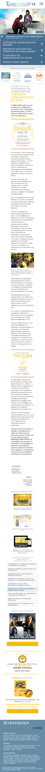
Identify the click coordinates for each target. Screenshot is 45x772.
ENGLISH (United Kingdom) (26, 735)
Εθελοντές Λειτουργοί (18, 746)
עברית (12, 737)
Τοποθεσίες (18, 749)
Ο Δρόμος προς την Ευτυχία (17, 81)
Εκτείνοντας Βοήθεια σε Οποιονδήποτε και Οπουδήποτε (22, 569)
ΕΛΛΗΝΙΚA (21, 739)
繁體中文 (28, 737)
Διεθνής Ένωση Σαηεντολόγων (33, 757)
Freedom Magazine (8, 759)
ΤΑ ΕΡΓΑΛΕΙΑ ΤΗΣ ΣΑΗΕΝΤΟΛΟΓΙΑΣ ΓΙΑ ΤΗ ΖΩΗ (17, 56)
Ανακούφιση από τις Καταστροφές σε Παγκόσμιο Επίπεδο (20, 574)
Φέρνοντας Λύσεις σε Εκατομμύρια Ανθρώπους (19, 599)
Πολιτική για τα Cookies (28, 768)
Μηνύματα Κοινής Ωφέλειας (16, 61)
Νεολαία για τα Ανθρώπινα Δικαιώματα (12, 762)
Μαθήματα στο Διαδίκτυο (22, 748)
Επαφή (13, 749)
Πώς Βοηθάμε (6, 81)
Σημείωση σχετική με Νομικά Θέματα (11, 769)
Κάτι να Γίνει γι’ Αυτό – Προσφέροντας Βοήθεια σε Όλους (19, 584)
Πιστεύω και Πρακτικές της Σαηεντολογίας (23, 745)
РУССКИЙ (22, 737)
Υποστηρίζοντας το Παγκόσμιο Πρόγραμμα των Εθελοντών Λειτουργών (22, 564)
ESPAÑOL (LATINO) (31, 738)
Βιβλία (13, 748)
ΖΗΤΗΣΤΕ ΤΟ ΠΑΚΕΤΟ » (22, 711)
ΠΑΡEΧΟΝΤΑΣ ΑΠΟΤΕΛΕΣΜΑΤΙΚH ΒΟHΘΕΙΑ (19, 44)
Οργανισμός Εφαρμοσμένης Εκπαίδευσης (28, 81)
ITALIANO (27, 739)
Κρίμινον (39, 80)
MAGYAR (11, 738)
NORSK (17, 738)
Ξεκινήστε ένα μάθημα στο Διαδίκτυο (30, 756)
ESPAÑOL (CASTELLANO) (10, 739)
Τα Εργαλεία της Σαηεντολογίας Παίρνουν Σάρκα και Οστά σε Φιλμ (21, 589)
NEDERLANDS (36, 737)
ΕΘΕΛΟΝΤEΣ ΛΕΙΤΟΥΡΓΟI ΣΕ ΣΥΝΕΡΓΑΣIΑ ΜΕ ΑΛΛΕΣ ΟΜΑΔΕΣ (19, 50)
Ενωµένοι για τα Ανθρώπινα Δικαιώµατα (27, 760)
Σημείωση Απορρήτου (16, 768)
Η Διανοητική (16, 755)
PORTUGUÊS (34, 739)
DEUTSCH (6, 738)
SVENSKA (22, 738)
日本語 (17, 737)
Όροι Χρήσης (38, 768)
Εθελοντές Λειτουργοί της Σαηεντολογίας (13, 757)
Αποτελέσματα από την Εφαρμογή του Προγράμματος (20, 604)
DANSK (36, 735)
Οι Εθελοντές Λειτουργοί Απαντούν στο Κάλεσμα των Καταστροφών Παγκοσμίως (21, 579)
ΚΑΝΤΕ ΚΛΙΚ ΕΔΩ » (22, 671)
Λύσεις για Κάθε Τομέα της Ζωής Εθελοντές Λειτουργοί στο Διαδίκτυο (22, 594)
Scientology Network (26, 755)
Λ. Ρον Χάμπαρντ (7, 745)
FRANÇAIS (6, 737)
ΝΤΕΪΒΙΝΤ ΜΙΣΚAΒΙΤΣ (14, 756)
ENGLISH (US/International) (10, 735)
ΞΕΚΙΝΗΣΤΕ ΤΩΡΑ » (22, 644)
